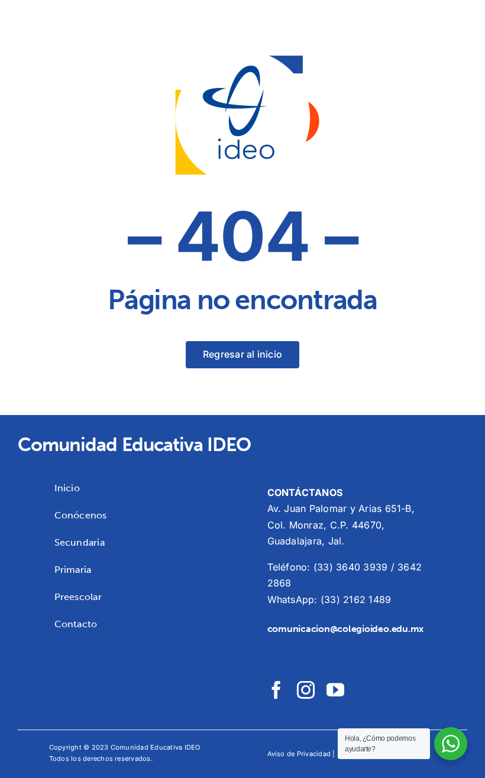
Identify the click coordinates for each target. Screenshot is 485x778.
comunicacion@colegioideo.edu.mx (345, 628)
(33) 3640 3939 (350, 567)
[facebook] (276, 690)
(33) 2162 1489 (356, 599)
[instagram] (306, 690)
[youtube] (335, 690)
